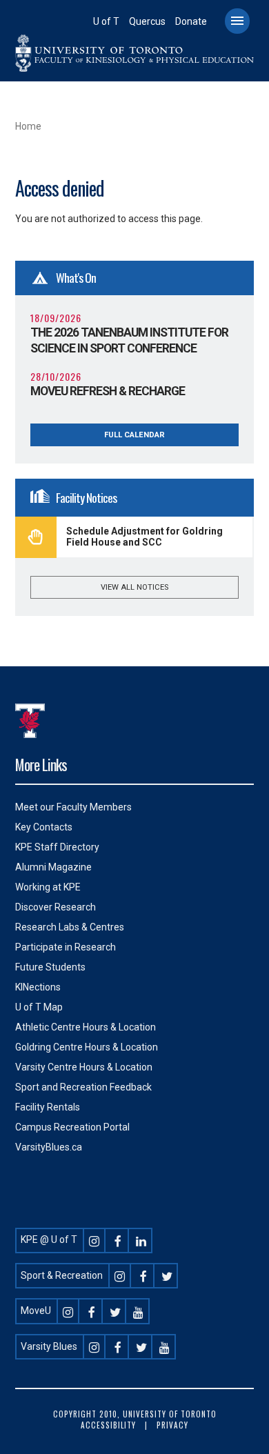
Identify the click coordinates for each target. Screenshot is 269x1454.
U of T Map (39, 1007)
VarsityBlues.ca (48, 1147)
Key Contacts (43, 827)
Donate (191, 21)
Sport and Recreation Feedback (83, 1087)
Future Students (50, 967)
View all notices (134, 587)
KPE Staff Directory (57, 847)
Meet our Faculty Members (73, 807)
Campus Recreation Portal (72, 1127)
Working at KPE (48, 887)
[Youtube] (138, 1310)
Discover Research (55, 907)
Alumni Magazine (53, 867)
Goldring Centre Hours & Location (86, 1047)
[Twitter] (167, 1275)
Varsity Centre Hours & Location (83, 1067)
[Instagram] (94, 1239)
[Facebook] (118, 1239)
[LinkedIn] (141, 1239)
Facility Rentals (47, 1107)
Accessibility (108, 1425)
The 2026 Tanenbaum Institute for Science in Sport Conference (129, 340)
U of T (106, 21)
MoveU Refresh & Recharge (107, 391)
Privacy (172, 1425)
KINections (38, 987)
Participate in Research (65, 947)
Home (28, 126)
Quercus (147, 21)
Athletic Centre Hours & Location (85, 1027)
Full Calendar (134, 434)
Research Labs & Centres (69, 927)
